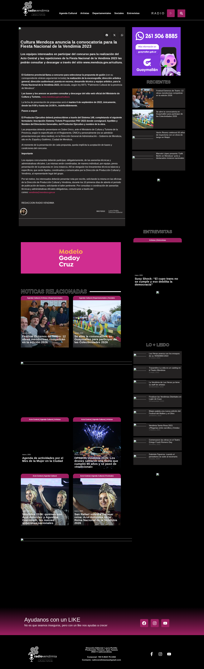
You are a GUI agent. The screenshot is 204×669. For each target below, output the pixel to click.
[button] (181, 13)
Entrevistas (133, 13)
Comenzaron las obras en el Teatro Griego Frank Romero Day (164, 441)
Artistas (84, 13)
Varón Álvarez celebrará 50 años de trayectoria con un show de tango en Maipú (170, 134)
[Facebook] (144, 623)
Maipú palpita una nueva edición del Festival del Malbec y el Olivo (165, 412)
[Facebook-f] (152, 654)
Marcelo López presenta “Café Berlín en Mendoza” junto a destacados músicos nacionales (170, 155)
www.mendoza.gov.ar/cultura (55, 97)
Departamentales (101, 13)
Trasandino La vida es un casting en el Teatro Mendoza (165, 369)
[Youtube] (165, 623)
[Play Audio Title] (171, 13)
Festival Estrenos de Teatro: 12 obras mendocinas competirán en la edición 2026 (169, 93)
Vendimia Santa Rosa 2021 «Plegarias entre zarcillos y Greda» (164, 426)
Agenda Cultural (68, 13)
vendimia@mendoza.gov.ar (42, 192)
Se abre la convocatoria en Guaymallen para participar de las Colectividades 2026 (169, 114)
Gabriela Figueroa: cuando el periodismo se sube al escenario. (163, 455)
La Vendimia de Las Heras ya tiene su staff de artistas (164, 383)
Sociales (119, 13)
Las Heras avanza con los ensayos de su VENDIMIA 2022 (164, 354)
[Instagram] (155, 623)
